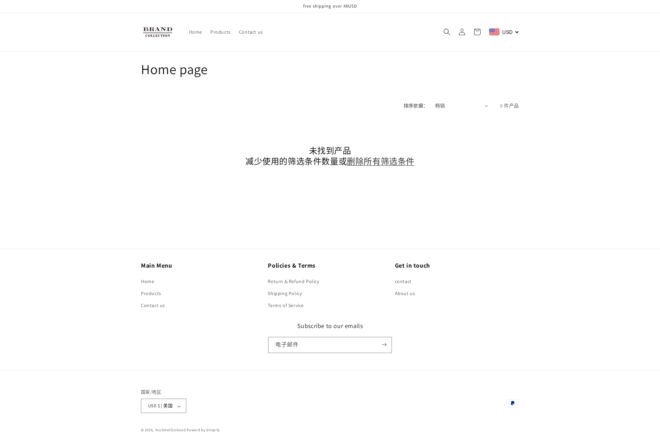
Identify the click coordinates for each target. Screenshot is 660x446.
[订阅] (384, 345)
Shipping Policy (285, 293)
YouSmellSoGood (170, 430)
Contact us (153, 305)
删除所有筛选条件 (381, 161)
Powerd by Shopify (203, 430)
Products (151, 293)
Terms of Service (286, 305)
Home (147, 281)
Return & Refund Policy (293, 281)
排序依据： (416, 106)
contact (403, 281)
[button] (446, 31)
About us (405, 293)
